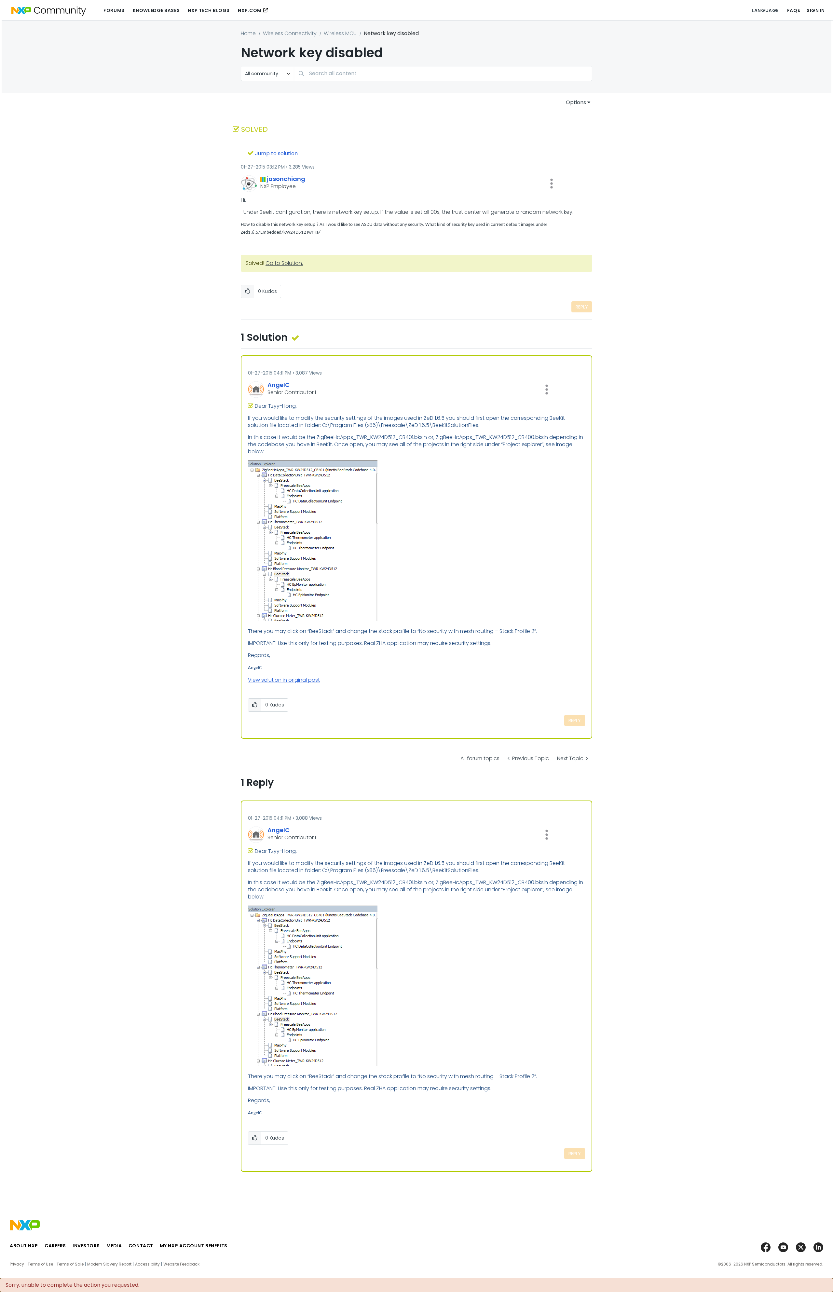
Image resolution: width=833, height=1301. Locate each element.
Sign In (816, 10)
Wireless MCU (340, 33)
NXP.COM (250, 10)
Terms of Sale (70, 1264)
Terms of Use (40, 1264)
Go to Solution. (284, 263)
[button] (551, 183)
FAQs (793, 10)
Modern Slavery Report (109, 1264)
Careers (55, 1245)
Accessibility (147, 1264)
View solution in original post (284, 680)
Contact (141, 1245)
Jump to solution (276, 153)
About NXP (24, 1245)
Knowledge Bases (156, 10)
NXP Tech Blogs (209, 10)
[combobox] (443, 73)
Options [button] (576, 102)
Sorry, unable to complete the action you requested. (72, 1285)
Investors (86, 1245)
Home (248, 33)
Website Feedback (181, 1264)
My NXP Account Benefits (193, 1245)
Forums (113, 10)
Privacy (17, 1264)
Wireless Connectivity (290, 33)
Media (114, 1245)
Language (765, 10)
